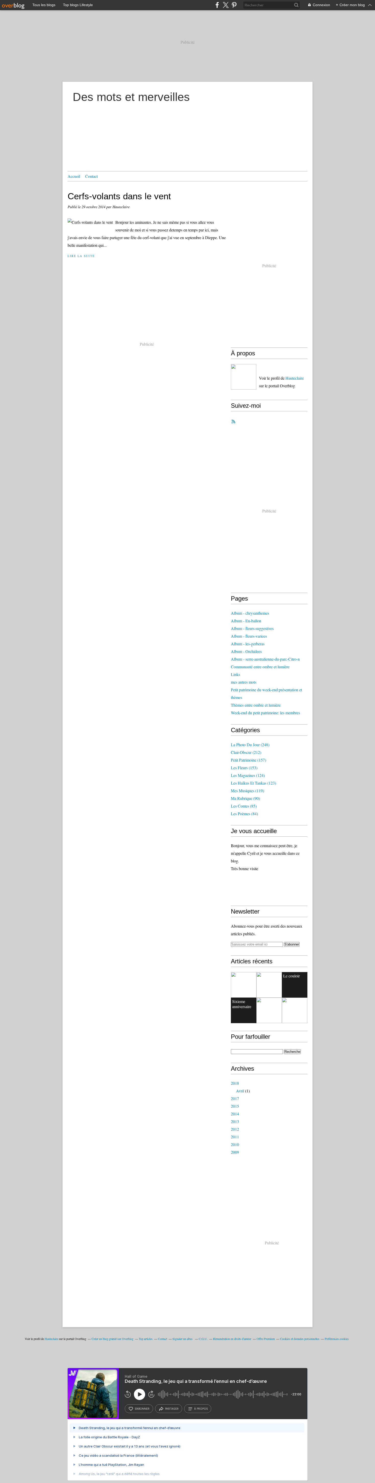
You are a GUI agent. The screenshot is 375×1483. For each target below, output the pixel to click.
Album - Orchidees (246, 651)
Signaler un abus (182, 1339)
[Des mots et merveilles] (243, 377)
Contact (91, 176)
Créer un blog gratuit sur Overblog (112, 1339)
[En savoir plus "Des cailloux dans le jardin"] (294, 1010)
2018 (235, 1083)
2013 (235, 1121)
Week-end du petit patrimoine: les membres (265, 712)
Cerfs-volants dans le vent (119, 196)
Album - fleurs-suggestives (252, 628)
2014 (235, 1113)
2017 (235, 1098)
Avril (240, 1090)
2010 (235, 1144)
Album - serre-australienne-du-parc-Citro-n (265, 659)
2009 (235, 1152)
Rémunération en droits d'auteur (232, 1339)
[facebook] (217, 5)
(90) (245, 798)
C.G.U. (203, 1339)
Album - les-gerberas (248, 643)
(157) (248, 760)
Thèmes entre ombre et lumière (256, 705)
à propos (201, 1408)
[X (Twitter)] (225, 5)
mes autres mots (243, 682)
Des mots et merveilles (131, 96)
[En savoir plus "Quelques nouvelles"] (269, 985)
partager (172, 1408)
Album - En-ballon (246, 620)
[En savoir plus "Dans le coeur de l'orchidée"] (269, 1010)
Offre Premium (266, 1339)
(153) (244, 767)
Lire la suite (81, 256)
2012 (235, 1129)
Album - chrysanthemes (250, 613)
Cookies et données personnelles (299, 1339)
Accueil (74, 176)
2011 (235, 1136)
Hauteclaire (294, 378)
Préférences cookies (337, 1339)
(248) (250, 744)
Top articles (146, 1339)
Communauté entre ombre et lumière (260, 666)
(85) (244, 806)
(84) (244, 813)
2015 (235, 1106)
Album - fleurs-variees (249, 636)
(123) (253, 783)
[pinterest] (234, 5)
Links (235, 674)
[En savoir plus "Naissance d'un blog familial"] (243, 985)
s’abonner (142, 1408)
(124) (248, 775)
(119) (247, 790)
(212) (246, 752)
